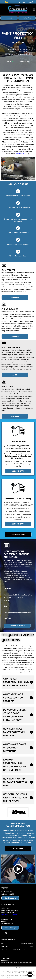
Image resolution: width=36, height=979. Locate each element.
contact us (20, 154)
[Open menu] (34, 9)
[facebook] (2, 933)
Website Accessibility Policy (25, 972)
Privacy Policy (4, 971)
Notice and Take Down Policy (11, 972)
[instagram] (6, 933)
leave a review (18, 577)
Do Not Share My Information (17, 971)
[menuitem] (3, 962)
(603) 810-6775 (7, 923)
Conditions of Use (29, 971)
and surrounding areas (9, 914)
